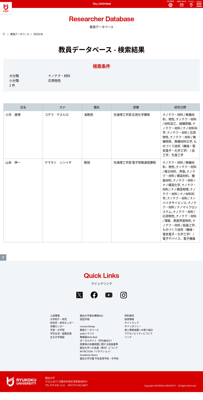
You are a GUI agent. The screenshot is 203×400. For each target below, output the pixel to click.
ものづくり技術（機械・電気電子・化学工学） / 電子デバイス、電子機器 (179, 233)
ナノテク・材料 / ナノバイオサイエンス (179, 200)
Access (191, 4)
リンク (128, 337)
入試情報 (55, 315)
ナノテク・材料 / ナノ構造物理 (179, 187)
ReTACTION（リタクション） (96, 351)
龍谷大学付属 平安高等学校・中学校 (99, 358)
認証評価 (84, 319)
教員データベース (19, 34)
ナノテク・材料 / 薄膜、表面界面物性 (179, 218)
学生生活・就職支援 (61, 333)
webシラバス (87, 333)
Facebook (94, 295)
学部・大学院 (57, 330)
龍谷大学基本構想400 (91, 315)
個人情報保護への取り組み (138, 330)
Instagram (123, 295)
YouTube (109, 295)
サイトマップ (131, 322)
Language (169, 4)
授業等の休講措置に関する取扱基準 (99, 344)
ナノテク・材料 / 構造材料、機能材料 (179, 175)
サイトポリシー (132, 326)
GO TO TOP (3, 257)
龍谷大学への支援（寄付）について (99, 347)
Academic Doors (89, 355)
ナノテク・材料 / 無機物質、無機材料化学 (179, 139)
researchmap (87, 326)
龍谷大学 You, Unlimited (6, 8)
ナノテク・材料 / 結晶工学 (179, 222)
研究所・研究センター (62, 322)
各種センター (57, 326)
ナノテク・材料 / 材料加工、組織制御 (179, 121)
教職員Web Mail (88, 337)
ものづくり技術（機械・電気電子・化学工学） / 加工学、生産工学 (180, 148)
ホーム (4, 34)
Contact (180, 4)
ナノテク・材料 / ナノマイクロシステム (180, 207)
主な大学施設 (57, 337)
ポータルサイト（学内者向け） (96, 340)
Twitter (79, 295)
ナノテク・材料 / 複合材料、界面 (179, 169)
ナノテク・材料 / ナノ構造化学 (179, 182)
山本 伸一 (13, 162)
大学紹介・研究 (58, 319)
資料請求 (129, 315)
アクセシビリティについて (138, 333)
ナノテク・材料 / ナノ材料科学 (180, 127)
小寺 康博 (13, 114)
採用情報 (129, 319)
